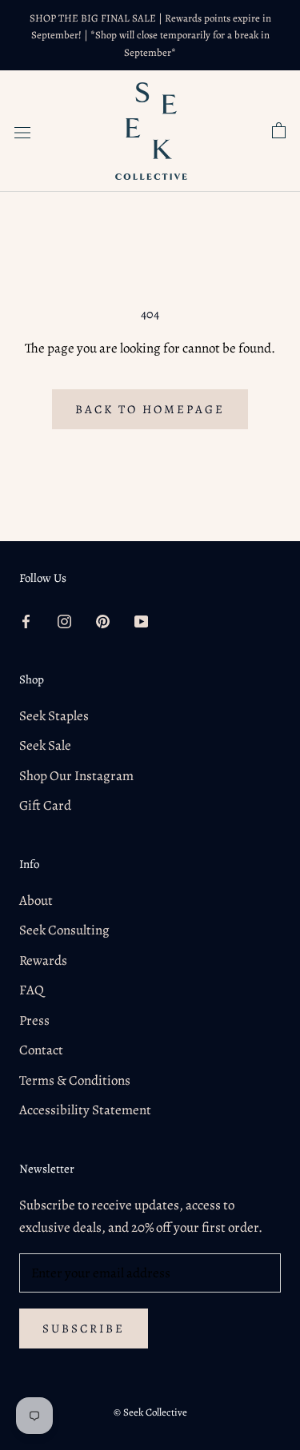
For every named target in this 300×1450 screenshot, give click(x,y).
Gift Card (45, 805)
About (36, 900)
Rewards (43, 960)
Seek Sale (45, 745)
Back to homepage (150, 409)
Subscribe (83, 1328)
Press (34, 1020)
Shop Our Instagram (76, 776)
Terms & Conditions (74, 1080)
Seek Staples (54, 716)
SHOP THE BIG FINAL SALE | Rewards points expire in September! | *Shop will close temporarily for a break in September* (150, 35)
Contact (41, 1050)
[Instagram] (64, 620)
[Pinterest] (103, 620)
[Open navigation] (22, 130)
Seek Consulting (64, 930)
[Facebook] (26, 620)
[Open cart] (279, 131)
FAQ (31, 990)
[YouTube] (141, 620)
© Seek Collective (150, 1412)
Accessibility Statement (85, 1110)
